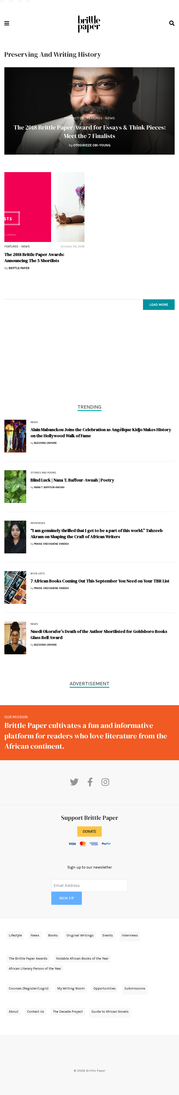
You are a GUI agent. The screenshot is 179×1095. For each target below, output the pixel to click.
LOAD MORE (159, 304)
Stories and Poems (43, 472)
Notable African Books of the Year (82, 958)
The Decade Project (68, 1011)
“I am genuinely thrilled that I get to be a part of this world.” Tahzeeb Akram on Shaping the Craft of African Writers (97, 533)
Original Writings (80, 935)
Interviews (38, 523)
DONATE (89, 831)
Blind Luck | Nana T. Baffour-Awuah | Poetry (72, 480)
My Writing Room (71, 988)
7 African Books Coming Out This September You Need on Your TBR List (100, 581)
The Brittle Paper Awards (28, 958)
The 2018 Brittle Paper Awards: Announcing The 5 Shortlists (34, 257)
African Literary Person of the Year (35, 968)
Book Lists (38, 573)
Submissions (134, 988)
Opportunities (104, 988)
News (110, 118)
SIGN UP (66, 898)
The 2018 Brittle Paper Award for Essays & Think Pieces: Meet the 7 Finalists (90, 131)
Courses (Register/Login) (28, 988)
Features (94, 118)
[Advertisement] (89, 358)
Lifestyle (15, 935)
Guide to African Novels (110, 1011)
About (13, 1011)
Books (53, 935)
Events (107, 935)
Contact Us (74, 118)
